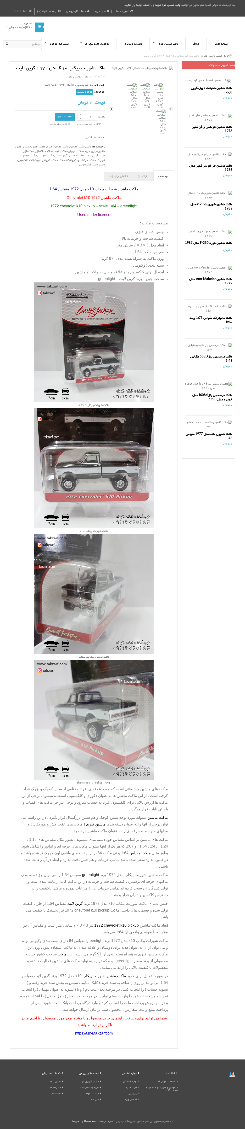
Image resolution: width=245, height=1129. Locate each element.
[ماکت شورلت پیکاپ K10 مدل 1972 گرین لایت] (141, 68)
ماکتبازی (39, 151)
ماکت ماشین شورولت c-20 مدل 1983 (211, 207)
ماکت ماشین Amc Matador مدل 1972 (210, 281)
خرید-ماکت (83, 151)
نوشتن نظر (75, 76)
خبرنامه (95, 1100)
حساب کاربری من (76, 11)
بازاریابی (132, 1094)
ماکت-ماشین (77, 146)
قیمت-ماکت (52, 151)
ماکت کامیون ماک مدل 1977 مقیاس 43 (209, 436)
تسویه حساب (121, 11)
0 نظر (88, 76)
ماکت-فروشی (50, 160)
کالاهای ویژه (131, 1100)
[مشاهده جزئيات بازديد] (232, 1074)
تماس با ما (55, 1082)
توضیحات (163, 176)
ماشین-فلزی (23, 146)
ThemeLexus (90, 1121)
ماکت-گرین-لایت (95, 155)
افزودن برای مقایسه (59, 124)
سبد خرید (100, 11)
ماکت (88, 146)
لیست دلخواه (92, 1094)
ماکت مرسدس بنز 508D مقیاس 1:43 (211, 359)
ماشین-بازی (98, 151)
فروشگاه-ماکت (67, 160)
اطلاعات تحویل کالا (166, 1082)
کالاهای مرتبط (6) (118, 176)
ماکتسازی (28, 151)
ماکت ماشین (127, 796)
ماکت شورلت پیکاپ (152, 941)
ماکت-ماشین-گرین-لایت (69, 155)
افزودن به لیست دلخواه (87, 124)
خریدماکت (35, 160)
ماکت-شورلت (46, 155)
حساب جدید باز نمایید (137, 5)
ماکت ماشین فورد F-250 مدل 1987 (208, 243)
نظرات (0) (143, 176)
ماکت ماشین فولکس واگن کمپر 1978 (212, 129)
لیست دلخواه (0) (47, 11)
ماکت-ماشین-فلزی (57, 146)
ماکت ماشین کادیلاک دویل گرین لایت (211, 90)
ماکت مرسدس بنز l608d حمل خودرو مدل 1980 (212, 397)
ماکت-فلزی (38, 146)
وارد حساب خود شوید (167, 5)
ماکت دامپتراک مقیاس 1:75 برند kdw (210, 320)
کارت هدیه (131, 1088)
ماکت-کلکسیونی (88, 164)
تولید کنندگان (130, 1082)
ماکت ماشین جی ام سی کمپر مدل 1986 (210, 168)
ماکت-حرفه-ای (87, 160)
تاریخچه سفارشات (89, 1088)
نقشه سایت (55, 1094)
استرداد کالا (55, 1088)
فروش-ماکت (68, 151)
